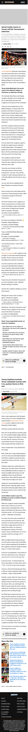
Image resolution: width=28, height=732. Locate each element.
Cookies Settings (6, 717)
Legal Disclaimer (22, 709)
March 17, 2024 (5, 228)
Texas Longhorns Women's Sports (14, 686)
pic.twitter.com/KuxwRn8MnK (10, 236)
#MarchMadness (13, 222)
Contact (3, 701)
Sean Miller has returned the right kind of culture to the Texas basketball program (13, 340)
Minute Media (8, 720)
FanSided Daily (5, 704)
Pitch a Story (20, 704)
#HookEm (15, 210)
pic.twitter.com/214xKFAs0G (10, 300)
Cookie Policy (5, 709)
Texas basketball (6, 71)
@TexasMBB (5, 234)
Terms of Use (21, 706)
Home (2, 367)
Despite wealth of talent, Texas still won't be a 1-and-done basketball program (14, 352)
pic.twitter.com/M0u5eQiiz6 (9, 314)
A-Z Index (20, 712)
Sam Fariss (6, 391)
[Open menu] (2, 2)
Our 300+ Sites (21, 701)
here (2, 187)
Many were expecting (7, 253)
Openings (20, 698)
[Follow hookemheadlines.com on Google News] (24, 361)
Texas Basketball (10, 367)
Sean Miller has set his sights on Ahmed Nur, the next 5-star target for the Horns (14, 328)
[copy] (11, 47)
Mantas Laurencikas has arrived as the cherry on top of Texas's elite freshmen (13, 334)
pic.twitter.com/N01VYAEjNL (10, 224)
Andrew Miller (7, 44)
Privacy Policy (5, 706)
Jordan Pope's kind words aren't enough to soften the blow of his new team (14, 346)
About (3, 698)
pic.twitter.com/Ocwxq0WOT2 (10, 213)
